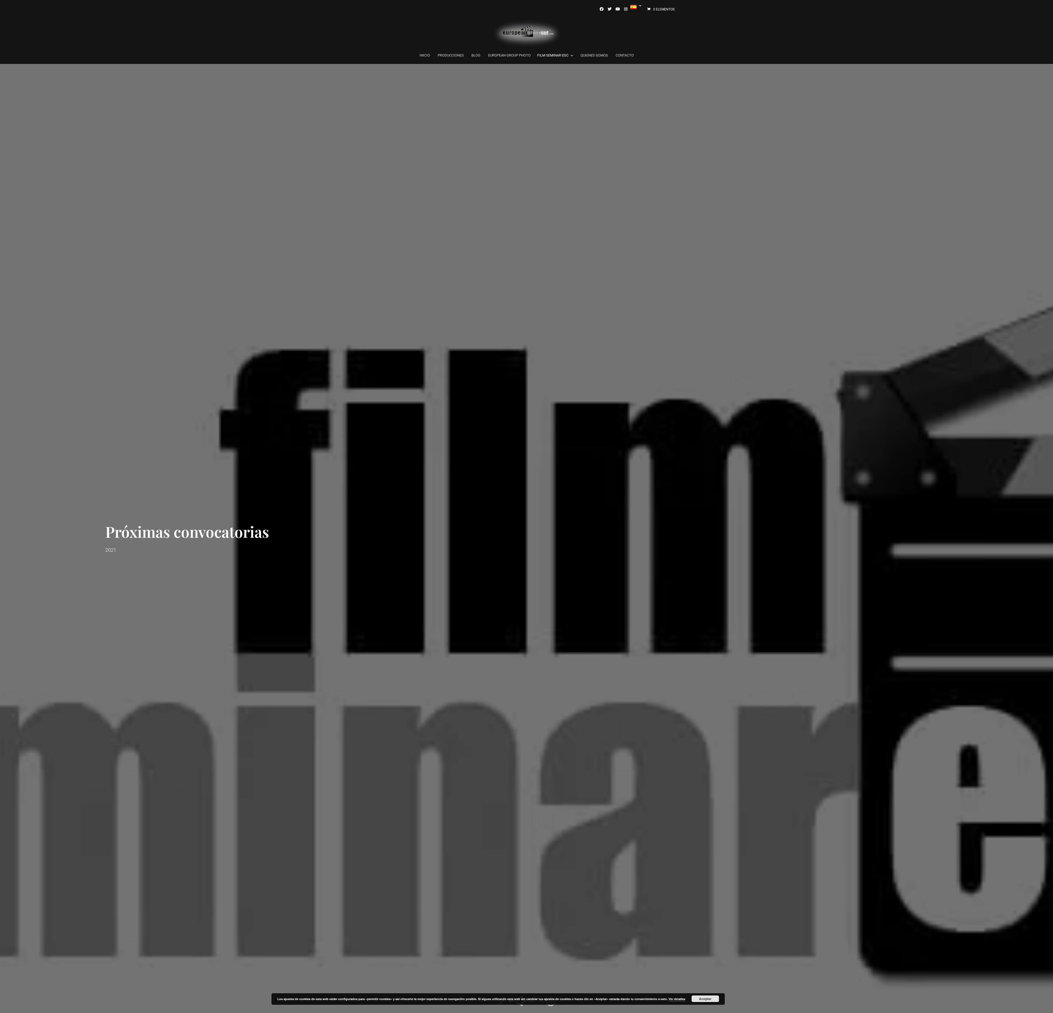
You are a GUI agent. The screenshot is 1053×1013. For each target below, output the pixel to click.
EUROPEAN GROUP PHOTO (509, 55)
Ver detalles (677, 999)
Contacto (625, 55)
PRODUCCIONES (451, 55)
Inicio (425, 55)
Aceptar (705, 998)
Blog (475, 55)
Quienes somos (594, 55)
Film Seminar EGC (552, 55)
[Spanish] (634, 7)
